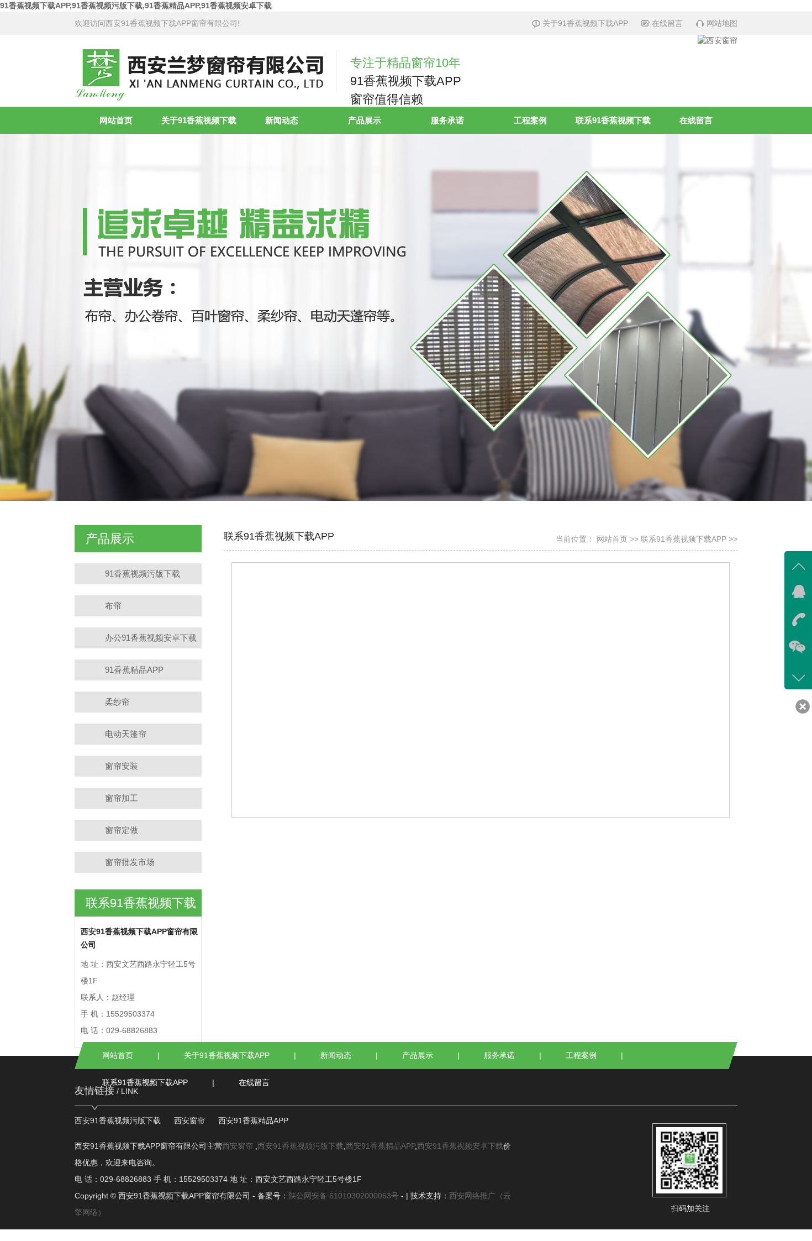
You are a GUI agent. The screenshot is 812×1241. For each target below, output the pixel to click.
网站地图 (721, 23)
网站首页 (116, 120)
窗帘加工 (121, 798)
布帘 (113, 605)
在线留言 (667, 23)
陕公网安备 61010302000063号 (343, 1195)
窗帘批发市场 (130, 862)
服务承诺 (447, 120)
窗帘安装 (121, 766)
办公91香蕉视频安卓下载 (151, 637)
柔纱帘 (117, 701)
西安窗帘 (189, 1120)
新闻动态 (281, 120)
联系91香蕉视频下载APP (683, 539)
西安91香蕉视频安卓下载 (460, 1145)
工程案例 (530, 120)
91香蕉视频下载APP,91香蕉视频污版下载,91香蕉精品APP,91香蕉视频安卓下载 (136, 5)
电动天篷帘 (125, 734)
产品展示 (364, 120)
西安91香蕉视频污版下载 (118, 1120)
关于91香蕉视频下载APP (585, 23)
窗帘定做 (121, 830)
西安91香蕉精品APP (253, 1120)
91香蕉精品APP (134, 669)
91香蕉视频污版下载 (142, 573)
